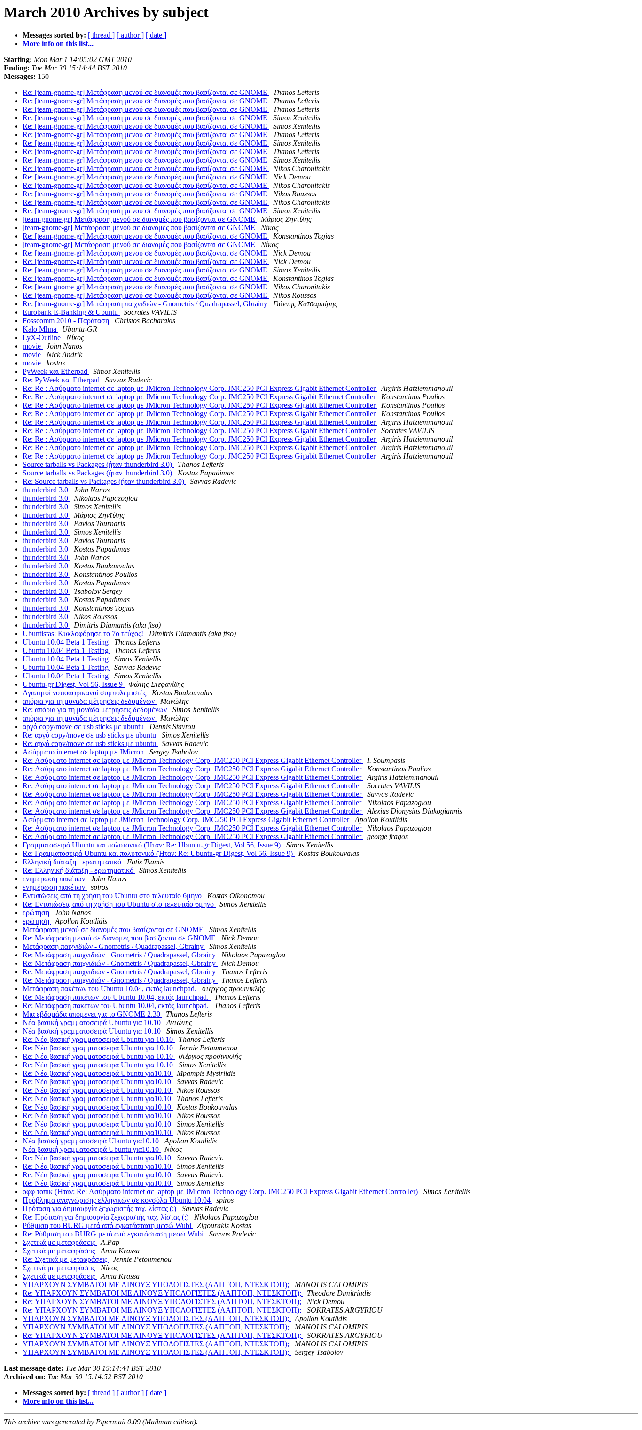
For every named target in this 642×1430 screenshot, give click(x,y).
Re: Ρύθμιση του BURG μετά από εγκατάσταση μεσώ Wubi (114, 1234)
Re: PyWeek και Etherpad (62, 380)
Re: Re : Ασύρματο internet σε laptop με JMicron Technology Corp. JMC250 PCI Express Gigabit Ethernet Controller (200, 388)
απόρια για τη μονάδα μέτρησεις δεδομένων (90, 701)
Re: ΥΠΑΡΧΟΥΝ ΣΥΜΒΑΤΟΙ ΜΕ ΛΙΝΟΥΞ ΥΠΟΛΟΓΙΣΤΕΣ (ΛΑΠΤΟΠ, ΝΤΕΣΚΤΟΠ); (163, 1293)
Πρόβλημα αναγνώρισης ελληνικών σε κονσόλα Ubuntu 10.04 (117, 1200)
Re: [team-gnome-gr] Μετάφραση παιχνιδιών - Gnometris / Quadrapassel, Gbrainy (146, 304)
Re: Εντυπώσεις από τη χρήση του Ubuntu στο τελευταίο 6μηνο (119, 904)
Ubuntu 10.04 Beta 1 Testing (66, 642)
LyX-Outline (43, 338)
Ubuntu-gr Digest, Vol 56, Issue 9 (74, 684)
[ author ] (130, 35)
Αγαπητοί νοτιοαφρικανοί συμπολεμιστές (85, 693)
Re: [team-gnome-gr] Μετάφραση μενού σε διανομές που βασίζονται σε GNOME (146, 92)
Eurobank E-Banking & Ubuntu (71, 312)
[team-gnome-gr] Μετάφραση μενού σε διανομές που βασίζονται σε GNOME (140, 219)
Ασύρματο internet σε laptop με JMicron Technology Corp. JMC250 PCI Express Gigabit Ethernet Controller (187, 820)
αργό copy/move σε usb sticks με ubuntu (84, 727)
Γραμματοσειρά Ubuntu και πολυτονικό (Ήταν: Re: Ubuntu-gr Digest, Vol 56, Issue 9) (152, 845)
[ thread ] (101, 35)
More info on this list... (58, 43)
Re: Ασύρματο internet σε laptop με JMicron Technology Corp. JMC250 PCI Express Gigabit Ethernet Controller (193, 760)
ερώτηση (37, 913)
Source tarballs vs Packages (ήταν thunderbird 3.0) (98, 464)
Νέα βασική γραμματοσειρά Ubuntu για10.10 (92, 1141)
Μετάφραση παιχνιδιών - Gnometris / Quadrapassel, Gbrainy (114, 946)
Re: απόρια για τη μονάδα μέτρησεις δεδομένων (96, 710)
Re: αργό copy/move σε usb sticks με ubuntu (90, 735)
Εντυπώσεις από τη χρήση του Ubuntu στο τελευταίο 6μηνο (113, 896)
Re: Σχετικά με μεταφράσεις (66, 1259)
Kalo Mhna (40, 329)
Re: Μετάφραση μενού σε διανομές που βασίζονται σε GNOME (120, 938)
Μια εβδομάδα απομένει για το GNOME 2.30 (92, 1014)
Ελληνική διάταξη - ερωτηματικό (73, 862)
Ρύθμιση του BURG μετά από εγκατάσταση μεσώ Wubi (108, 1225)
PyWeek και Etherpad (56, 371)
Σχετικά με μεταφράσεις (60, 1242)
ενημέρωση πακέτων (55, 879)
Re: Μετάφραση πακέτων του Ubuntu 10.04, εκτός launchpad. (117, 997)
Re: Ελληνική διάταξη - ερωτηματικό (79, 870)
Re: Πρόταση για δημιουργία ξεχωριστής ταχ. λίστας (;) (106, 1217)
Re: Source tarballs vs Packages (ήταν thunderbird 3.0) (104, 481)
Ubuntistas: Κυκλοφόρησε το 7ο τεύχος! (84, 633)
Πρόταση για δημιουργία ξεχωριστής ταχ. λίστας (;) (100, 1208)
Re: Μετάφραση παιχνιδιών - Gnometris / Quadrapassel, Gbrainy (120, 955)
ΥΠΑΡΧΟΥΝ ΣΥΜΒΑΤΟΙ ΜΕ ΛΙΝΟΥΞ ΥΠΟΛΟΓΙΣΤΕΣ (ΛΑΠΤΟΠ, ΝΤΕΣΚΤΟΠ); (157, 1285)
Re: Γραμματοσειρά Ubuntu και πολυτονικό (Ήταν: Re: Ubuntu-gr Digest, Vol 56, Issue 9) (159, 853)
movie (33, 346)
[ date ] (156, 35)
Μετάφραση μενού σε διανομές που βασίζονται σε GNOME (114, 929)
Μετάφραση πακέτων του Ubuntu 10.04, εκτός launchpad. (110, 989)
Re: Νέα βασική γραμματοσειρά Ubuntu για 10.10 (99, 1039)
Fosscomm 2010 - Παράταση (67, 321)
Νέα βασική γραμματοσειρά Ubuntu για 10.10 (93, 1022)
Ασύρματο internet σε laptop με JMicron (84, 752)
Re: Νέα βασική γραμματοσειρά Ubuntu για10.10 (98, 1073)
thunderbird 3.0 (46, 490)
